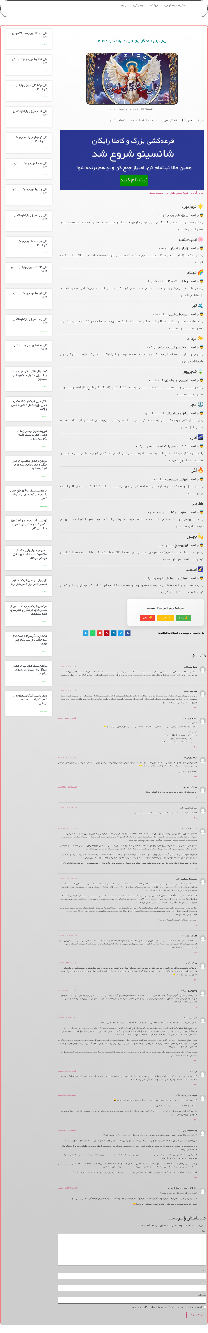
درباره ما (123, 5)
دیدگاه (202, 1231)
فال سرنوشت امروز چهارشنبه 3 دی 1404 (30, 243)
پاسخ (195, 680)
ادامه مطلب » (43, 45)
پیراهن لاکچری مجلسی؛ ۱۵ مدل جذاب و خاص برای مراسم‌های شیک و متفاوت (29, 465)
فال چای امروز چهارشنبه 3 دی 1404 (30, 217)
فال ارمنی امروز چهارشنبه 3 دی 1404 (29, 191)
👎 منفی (147, 618)
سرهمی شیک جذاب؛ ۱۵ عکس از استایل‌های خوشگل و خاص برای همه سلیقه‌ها (28, 610)
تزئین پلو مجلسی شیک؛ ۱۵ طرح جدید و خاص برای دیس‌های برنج (29, 582)
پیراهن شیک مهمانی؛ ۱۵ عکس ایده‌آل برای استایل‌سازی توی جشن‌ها (29, 670)
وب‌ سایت (201, 1295)
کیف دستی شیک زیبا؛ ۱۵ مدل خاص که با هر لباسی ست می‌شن (30, 700)
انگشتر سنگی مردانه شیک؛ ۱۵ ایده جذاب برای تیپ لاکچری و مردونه (30, 640)
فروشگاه (154, 5)
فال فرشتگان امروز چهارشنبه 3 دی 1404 (29, 87)
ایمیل (202, 1283)
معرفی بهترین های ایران (175, 5)
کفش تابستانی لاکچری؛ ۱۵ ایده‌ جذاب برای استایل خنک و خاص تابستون (29, 375)
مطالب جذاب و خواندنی (118, 109)
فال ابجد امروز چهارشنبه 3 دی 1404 (30, 165)
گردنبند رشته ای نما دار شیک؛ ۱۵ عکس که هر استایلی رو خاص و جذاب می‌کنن (29, 524)
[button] (127, 633)
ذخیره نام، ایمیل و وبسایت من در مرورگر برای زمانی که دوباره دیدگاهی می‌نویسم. (167, 1307)
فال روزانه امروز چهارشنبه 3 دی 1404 (30, 347)
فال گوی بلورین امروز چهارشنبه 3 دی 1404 (29, 139)
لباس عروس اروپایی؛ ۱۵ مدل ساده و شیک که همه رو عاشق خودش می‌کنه (30, 554)
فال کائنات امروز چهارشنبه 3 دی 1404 (29, 269)
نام (204, 1271)
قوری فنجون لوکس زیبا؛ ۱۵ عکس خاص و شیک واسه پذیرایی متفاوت (31, 435)
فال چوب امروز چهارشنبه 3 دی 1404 (30, 321)
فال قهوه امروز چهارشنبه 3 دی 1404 (29, 295)
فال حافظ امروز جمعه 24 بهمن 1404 (29, 35)
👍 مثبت (183, 618)
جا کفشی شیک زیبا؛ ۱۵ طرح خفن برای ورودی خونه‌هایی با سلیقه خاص (28, 495)
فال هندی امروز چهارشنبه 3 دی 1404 (29, 61)
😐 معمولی (165, 618)
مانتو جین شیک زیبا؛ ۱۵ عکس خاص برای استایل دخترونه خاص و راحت (29, 405)
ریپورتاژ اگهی (138, 5)
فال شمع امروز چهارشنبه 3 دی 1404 (30, 113)
